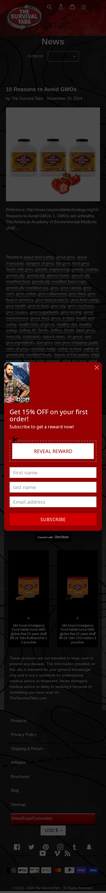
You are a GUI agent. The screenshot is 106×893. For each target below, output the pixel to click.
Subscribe (53, 519)
